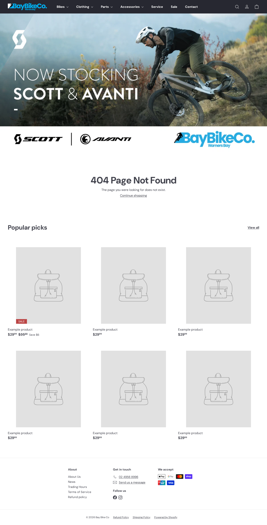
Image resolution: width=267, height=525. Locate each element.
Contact (191, 7)
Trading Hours (77, 487)
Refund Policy (121, 517)
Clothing (83, 7)
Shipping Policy (141, 517)
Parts (105, 7)
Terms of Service (79, 492)
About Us (74, 477)
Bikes (61, 7)
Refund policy (77, 497)
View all (253, 227)
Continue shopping (133, 195)
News (71, 482)
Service (157, 7)
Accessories (130, 7)
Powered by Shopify (165, 517)
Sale (174, 7)
